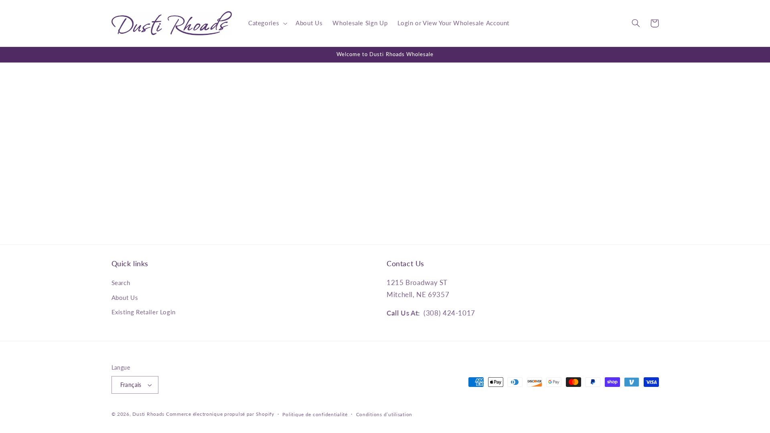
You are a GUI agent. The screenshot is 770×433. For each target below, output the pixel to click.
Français (131, 385)
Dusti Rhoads (148, 414)
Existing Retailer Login (143, 312)
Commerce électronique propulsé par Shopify (220, 414)
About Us (124, 297)
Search (120, 282)
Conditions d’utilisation (384, 414)
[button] (266, 23)
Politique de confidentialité (315, 414)
